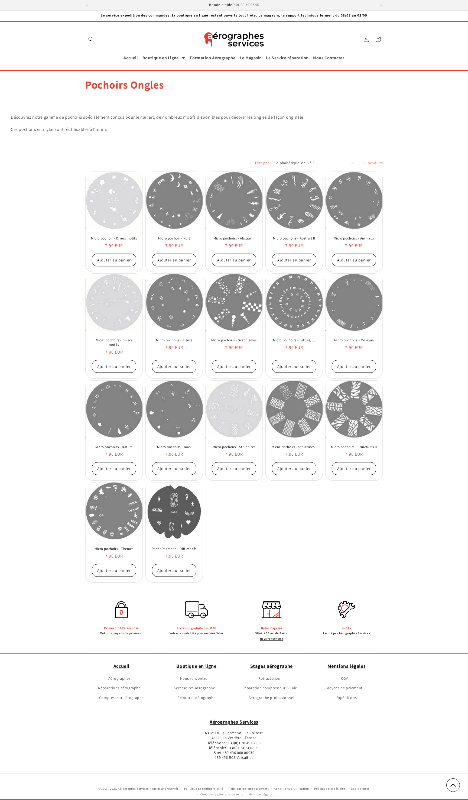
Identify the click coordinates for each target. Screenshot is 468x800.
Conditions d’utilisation (291, 789)
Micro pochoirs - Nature (114, 447)
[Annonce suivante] (381, 5)
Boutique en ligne (196, 666)
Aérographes (119, 678)
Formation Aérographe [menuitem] (212, 58)
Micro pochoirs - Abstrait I (233, 238)
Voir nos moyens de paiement (121, 633)
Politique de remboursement (249, 789)
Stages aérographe (271, 666)
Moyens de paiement (344, 687)
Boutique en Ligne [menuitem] (160, 58)
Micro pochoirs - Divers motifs (114, 342)
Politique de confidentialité (203, 789)
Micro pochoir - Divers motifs (114, 238)
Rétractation (269, 678)
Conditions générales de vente (221, 794)
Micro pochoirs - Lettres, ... (294, 340)
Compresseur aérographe (121, 697)
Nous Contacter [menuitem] (328, 58)
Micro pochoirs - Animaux (354, 238)
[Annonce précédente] (87, 5)
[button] (91, 39)
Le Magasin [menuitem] (251, 58)
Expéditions (346, 697)
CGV (344, 678)
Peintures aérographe (196, 697)
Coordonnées (360, 789)
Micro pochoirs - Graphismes (233, 340)
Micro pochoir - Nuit (174, 238)
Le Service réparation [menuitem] (287, 58)
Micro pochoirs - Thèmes (114, 549)
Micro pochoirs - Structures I (294, 447)
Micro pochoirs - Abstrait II (294, 238)
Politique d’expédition (330, 789)
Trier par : (263, 162)
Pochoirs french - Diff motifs (173, 549)
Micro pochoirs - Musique (354, 340)
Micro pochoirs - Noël (174, 447)
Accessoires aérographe (194, 687)
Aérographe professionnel (271, 697)
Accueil (121, 666)
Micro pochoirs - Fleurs (174, 340)
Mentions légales (346, 666)
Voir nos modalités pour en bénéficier (196, 633)
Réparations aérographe (119, 687)
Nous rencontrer (194, 678)
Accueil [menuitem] (130, 58)
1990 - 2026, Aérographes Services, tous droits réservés (140, 789)
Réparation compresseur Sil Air (269, 687)
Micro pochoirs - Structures (234, 447)
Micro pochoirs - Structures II (354, 447)
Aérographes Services (234, 722)
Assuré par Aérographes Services (346, 633)
